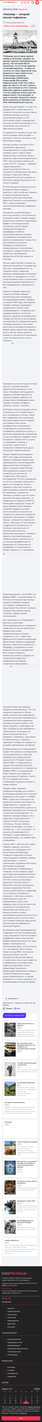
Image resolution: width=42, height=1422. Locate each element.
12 (21, 1398)
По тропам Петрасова (26, 1083)
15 (37, 1398)
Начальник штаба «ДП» (26, 1201)
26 (21, 1402)
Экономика (12, 1314)
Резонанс (8, 1122)
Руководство (12, 1373)
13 (26, 1398)
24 (10, 1402)
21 (31, 1400)
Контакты (11, 1367)
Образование (13, 1321)
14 (31, 1398)
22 (37, 1400)
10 (10, 1398)
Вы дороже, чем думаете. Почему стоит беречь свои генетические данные (27, 1164)
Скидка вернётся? (11, 1240)
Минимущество (14, 1339)
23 (4, 1402)
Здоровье (11, 1324)
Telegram (9, 1008)
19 (21, 1400)
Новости (10, 1308)
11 (15, 1398)
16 (4, 1400)
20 (26, 1400)
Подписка (11, 1376)
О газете (10, 1370)
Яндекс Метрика (34, 1407)
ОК (21, 1418)
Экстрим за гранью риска (14, 1102)
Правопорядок (13, 1311)
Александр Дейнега (15, 23)
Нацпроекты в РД (14, 1342)
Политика (11, 1318)
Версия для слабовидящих (16, 26)
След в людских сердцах (27, 1142)
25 (15, 1402)
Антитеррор (12, 1355)
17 (10, 1400)
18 (15, 1400)
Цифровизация (13, 1345)
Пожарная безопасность (17, 1349)
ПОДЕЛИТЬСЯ (13, 998)
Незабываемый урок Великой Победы (25, 1221)
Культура (11, 1327)
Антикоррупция (14, 1352)
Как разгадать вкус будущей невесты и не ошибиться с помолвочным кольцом (26, 1046)
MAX (18, 1008)
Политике (23, 1413)
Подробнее (7, 1289)
